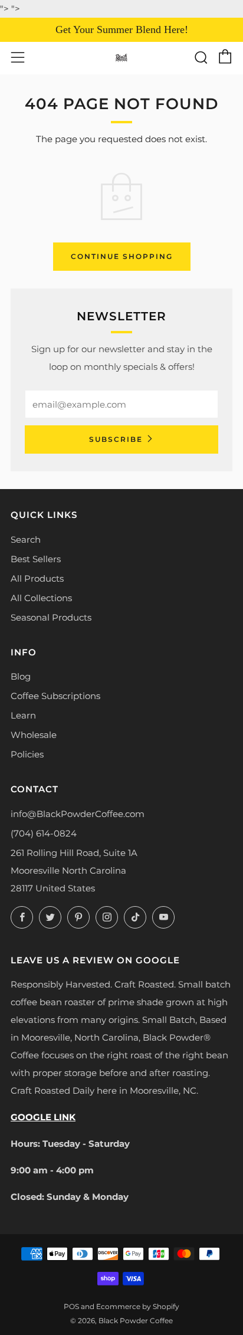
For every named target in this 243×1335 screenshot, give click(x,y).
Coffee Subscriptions (55, 695)
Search (26, 539)
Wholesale (34, 734)
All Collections (41, 597)
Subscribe (116, 439)
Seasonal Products (51, 617)
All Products (37, 578)
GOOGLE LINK (43, 1117)
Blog (21, 676)
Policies (27, 754)
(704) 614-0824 (44, 833)
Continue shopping (122, 256)
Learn (23, 715)
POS (71, 1306)
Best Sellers (36, 559)
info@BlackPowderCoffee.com (78, 813)
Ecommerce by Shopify (137, 1306)
